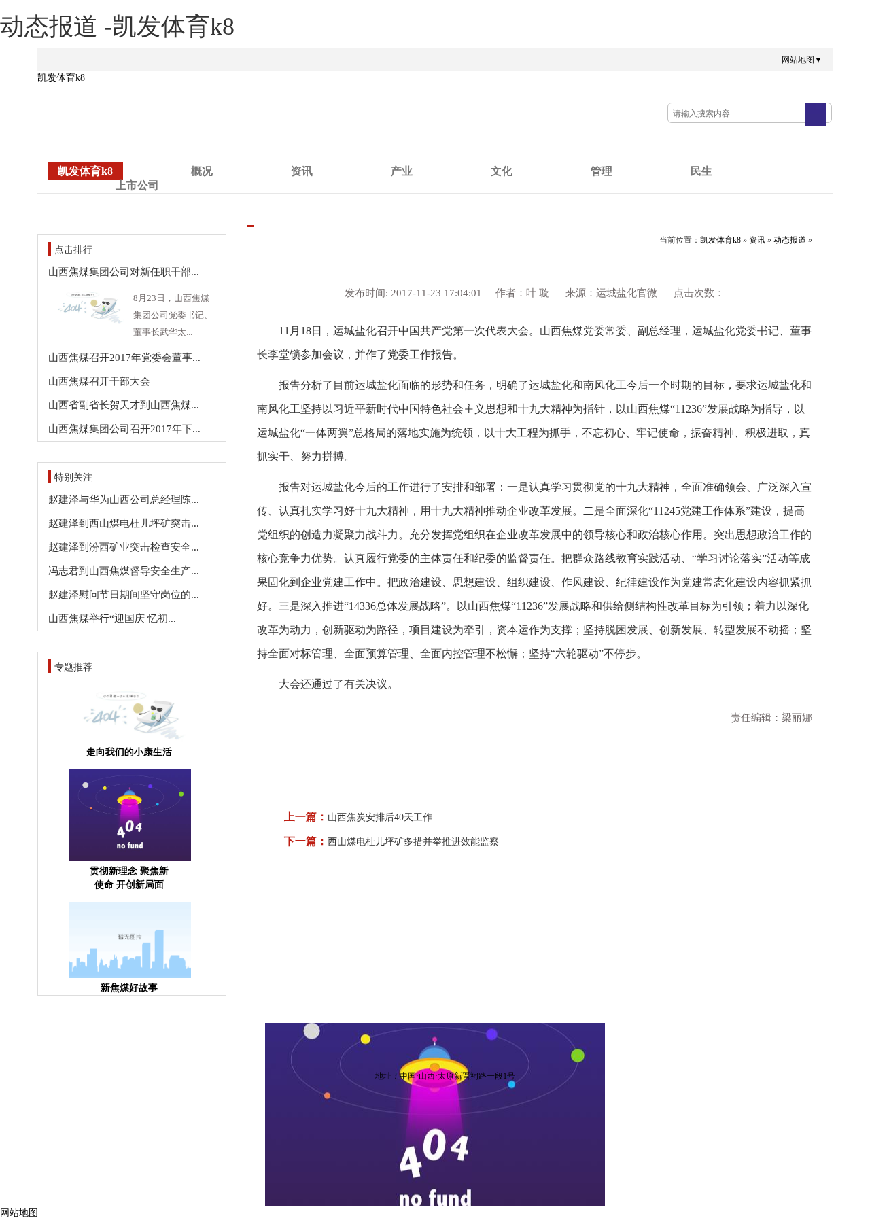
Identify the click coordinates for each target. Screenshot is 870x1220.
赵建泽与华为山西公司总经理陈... (123, 499)
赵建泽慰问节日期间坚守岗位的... (123, 594)
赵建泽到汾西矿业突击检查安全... (123, 547)
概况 (202, 171)
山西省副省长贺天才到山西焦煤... (123, 405)
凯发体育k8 (61, 78)
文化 (501, 171)
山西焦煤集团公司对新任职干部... (123, 271)
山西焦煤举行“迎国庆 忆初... (112, 618)
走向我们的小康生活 (129, 752)
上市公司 (137, 185)
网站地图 (19, 1213)
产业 (402, 171)
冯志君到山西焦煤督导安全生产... (123, 570)
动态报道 (789, 240)
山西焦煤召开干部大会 (99, 381)
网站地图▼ (802, 60)
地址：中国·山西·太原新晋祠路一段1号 (445, 1076)
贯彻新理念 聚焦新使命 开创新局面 (129, 878)
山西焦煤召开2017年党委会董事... (124, 357)
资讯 (302, 171)
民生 (701, 171)
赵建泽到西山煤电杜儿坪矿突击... (123, 523)
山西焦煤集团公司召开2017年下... (124, 428)
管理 (601, 171)
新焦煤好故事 (129, 988)
